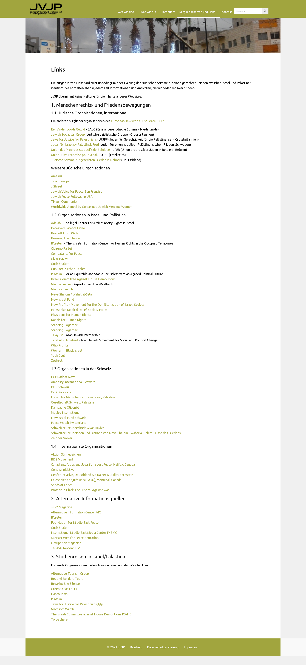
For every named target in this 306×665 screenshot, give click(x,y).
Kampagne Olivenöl (65, 407)
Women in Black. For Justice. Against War (80, 490)
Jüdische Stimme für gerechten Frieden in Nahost (86, 160)
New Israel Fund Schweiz (68, 417)
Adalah (56, 223)
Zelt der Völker (61, 438)
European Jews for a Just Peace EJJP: (137, 121)
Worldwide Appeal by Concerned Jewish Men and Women (91, 206)
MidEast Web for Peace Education (75, 537)
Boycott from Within (65, 233)
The (54, 614)
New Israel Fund (62, 299)
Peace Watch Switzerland (68, 422)
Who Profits (59, 345)
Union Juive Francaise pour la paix (74, 155)
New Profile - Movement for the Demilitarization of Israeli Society (97, 304)
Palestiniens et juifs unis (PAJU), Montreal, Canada (86, 480)
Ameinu (56, 176)
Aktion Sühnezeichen (66, 454)
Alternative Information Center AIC (76, 512)
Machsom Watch (62, 609)
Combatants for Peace (66, 253)
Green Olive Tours (64, 588)
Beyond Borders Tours (67, 578)
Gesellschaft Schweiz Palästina (72, 402)
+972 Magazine (61, 507)
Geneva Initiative (63, 469)
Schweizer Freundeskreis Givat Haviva (77, 428)
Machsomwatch (62, 289)
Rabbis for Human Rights (68, 320)
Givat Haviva (59, 258)
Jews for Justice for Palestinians (74, 139)
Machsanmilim (61, 284)
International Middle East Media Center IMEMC (84, 532)
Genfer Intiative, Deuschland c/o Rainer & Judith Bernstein (92, 474)
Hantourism (59, 594)
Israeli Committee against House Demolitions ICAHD (94, 614)
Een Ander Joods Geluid (68, 129)
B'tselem (57, 243)
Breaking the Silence (65, 238)
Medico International (65, 412)
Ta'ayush (57, 335)
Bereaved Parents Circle (68, 228)
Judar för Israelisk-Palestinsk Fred (75, 144)
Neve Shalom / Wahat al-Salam (72, 294)
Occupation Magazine (66, 543)
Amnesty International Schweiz (73, 382)
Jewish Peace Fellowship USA (72, 196)
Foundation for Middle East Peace (75, 522)
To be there (59, 619)
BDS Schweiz (60, 387)
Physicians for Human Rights (71, 314)
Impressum (191, 647)
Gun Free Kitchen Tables (68, 269)
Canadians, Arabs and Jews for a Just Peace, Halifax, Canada (93, 464)
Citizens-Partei (61, 248)
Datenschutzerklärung (162, 647)
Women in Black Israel (66, 350)
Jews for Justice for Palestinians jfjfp (77, 604)
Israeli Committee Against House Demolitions (83, 279)
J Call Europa (60, 181)
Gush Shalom (60, 263)
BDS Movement (62, 459)
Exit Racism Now (63, 377)
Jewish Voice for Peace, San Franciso (76, 191)
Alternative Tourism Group (70, 573)
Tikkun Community (64, 201)
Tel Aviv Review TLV (65, 548)
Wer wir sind (126, 11)
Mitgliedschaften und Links (197, 11)
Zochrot (57, 360)
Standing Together (64, 325)
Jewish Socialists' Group (68, 134)
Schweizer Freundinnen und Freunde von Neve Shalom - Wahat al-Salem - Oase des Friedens (116, 433)
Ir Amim (56, 274)
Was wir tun (148, 11)
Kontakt (227, 11)
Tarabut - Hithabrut (65, 340)
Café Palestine (61, 392)
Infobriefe (168, 11)
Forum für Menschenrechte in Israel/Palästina (83, 397)
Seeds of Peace (61, 485)
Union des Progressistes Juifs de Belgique (81, 149)
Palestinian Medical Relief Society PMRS (79, 309)
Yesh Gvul (58, 355)
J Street (56, 186)
